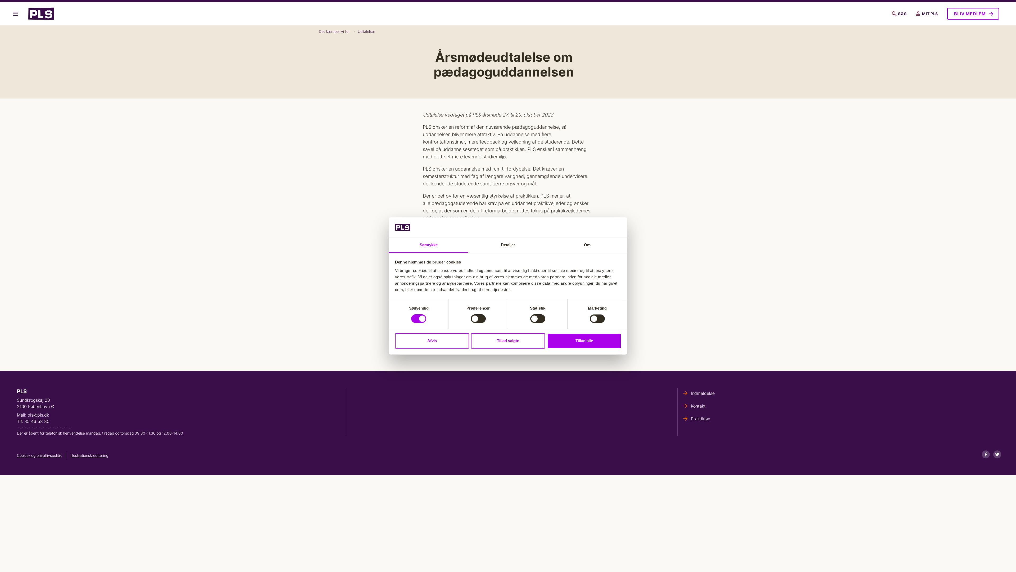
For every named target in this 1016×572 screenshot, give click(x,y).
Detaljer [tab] (508, 245)
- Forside (43, 13)
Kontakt (698, 406)
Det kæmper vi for (334, 31)
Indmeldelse (703, 393)
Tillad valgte (508, 340)
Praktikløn (700, 418)
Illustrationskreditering (89, 455)
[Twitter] (997, 454)
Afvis (432, 340)
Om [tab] (587, 245)
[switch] (478, 319)
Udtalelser (366, 31)
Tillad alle (584, 340)
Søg (902, 13)
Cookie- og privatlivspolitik (39, 455)
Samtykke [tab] (429, 245)
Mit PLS (930, 13)
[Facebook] (986, 454)
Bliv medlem (970, 13)
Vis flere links (16, 14)
